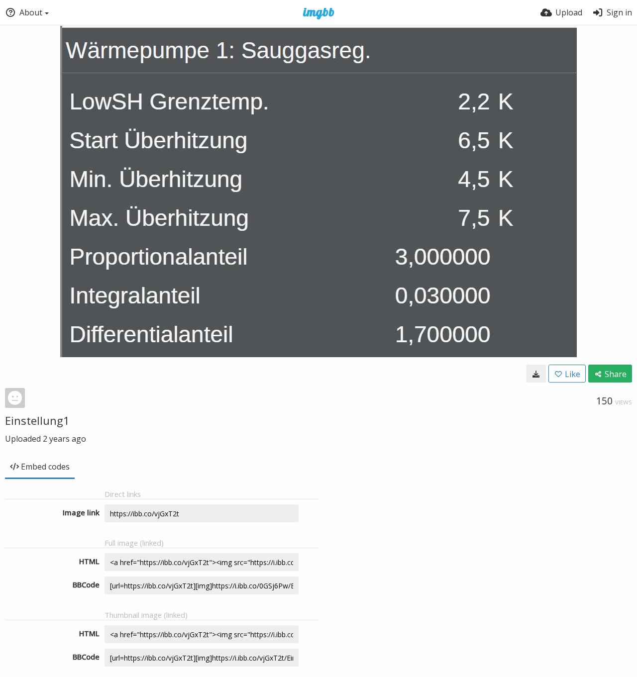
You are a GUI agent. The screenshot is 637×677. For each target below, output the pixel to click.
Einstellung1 (37, 420)
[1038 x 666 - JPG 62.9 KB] (536, 374)
